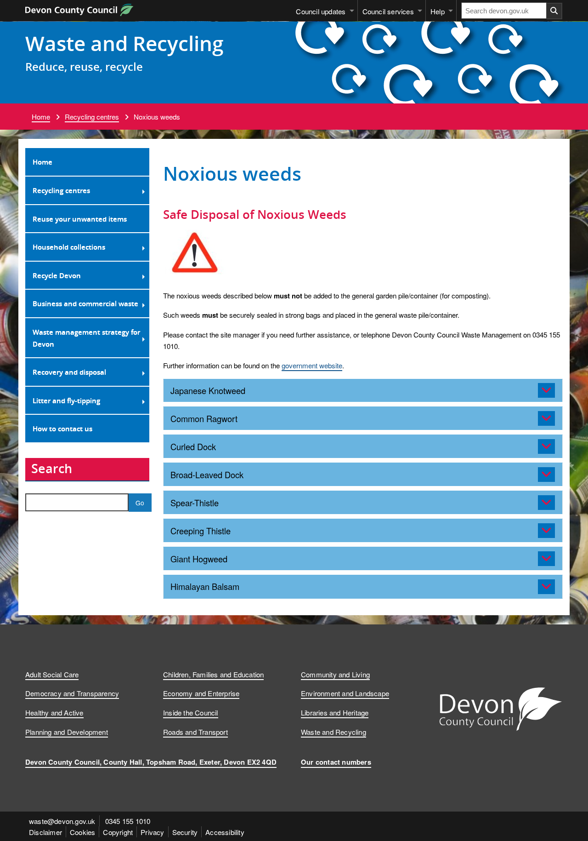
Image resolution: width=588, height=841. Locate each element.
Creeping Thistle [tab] (200, 531)
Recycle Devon (57, 275)
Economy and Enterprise (201, 693)
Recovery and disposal (69, 372)
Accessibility (224, 832)
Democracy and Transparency (72, 693)
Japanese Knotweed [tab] (207, 390)
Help (437, 11)
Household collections (69, 247)
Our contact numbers (336, 762)
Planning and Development (66, 732)
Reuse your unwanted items (80, 218)
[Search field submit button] (554, 11)
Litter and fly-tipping (66, 400)
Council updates (320, 11)
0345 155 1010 (128, 821)
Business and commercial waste (85, 303)
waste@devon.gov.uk (62, 821)
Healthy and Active (54, 712)
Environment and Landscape (345, 693)
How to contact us (62, 428)
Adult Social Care (52, 674)
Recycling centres (92, 116)
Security (185, 832)
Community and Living (335, 674)
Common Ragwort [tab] (203, 418)
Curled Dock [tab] (193, 446)
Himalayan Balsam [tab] (204, 586)
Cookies (82, 832)
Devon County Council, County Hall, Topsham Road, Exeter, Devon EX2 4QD (151, 762)
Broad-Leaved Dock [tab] (206, 475)
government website (312, 365)
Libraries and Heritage (334, 712)
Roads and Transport (195, 732)
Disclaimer (45, 832)
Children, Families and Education (213, 674)
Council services (388, 11)
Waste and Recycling (124, 43)
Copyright (118, 832)
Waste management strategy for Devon (86, 338)
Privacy (152, 832)
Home (41, 116)
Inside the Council (190, 712)
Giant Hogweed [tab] (198, 559)
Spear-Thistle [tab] (194, 503)
